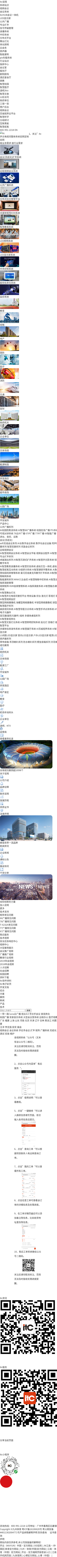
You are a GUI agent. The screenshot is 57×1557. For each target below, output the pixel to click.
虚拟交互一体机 (44, 566)
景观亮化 (45, 1013)
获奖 (14, 1027)
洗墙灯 (51, 622)
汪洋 (2, 1027)
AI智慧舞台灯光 (7, 592)
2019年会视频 (7, 960)
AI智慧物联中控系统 (38, 579)
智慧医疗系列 (6, 605)
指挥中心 (4, 64)
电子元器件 (5, 612)
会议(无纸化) (6, 540)
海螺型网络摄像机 (25, 602)
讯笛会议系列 (27, 546)
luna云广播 (15, 1013)
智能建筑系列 (6, 579)
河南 (22, 1020)
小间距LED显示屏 (9, 635)
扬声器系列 (5, 638)
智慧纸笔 (4, 126)
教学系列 (4, 563)
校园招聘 (4, 974)
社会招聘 (4, 970)
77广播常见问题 (8, 928)
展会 (19, 1027)
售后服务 (4, 934)
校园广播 (4, 1017)
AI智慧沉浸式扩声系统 (25, 559)
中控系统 (4, 34)
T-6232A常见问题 (8, 924)
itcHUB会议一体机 (9, 14)
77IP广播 (39, 533)
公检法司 (4, 97)
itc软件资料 (5, 980)
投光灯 (44, 622)
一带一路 (4, 1013)
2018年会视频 (7, 964)
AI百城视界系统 (44, 628)
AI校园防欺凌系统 (9, 530)
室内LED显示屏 (25, 635)
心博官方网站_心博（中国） (37, 1555)
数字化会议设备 (43, 543)
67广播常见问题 (8, 931)
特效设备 (31, 595)
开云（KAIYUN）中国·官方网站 (16, 1545)
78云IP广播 (19, 533)
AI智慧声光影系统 (45, 559)
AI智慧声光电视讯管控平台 (13, 595)
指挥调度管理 (6, 582)
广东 (2, 1020)
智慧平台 (4, 625)
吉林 (42, 1020)
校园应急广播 (43, 530)
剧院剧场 (4, 74)
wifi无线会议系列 (8, 543)
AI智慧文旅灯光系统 (10, 622)
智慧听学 (4, 116)
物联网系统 (5, 576)
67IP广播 (30, 533)
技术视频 (4, 937)
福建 (7, 1020)
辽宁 (37, 1020)
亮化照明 (4, 44)
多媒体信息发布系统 (10, 628)
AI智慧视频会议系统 (10, 553)
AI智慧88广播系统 (27, 530)
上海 (12, 1020)
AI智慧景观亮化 (7, 618)
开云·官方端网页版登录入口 (36, 1552)
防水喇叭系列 (30, 641)
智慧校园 (4, 83)
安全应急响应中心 (9, 941)
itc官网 (3, 1)
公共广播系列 (6, 526)
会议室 (3, 67)
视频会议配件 (43, 553)
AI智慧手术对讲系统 (44, 609)
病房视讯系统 (6, 609)
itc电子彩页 (5, 983)
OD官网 (38, 1545)
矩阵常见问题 (6, 914)
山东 (17, 1020)
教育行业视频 (6, 957)
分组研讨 (4, 120)
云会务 (3, 47)
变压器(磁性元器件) (9, 615)
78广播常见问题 (8, 921)
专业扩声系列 (6, 556)
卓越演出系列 (6, 559)
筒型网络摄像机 (7, 602)
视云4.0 (25, 1013)
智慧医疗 (4, 87)
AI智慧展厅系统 (28, 628)
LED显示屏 (5, 18)
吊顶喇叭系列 (16, 641)
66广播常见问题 (8, 918)
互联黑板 (4, 123)
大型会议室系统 (31, 1017)
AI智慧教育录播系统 (10, 566)
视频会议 (4, 8)
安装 (7, 1033)
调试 (2, 1033)
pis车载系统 (6, 57)
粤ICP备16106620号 (31, 1529)
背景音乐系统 (16, 1017)
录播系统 (4, 31)
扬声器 (3, 51)
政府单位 (4, 100)
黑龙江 (48, 1020)
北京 (27, 1020)
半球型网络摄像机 (43, 602)
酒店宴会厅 (5, 77)
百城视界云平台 (7, 113)
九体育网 (17, 1555)
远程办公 (43, 1017)
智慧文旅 (4, 93)
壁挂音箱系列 (43, 641)
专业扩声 (4, 24)
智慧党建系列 (13, 546)
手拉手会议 (34, 1013)
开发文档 (4, 987)
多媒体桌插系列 (32, 615)
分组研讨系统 (25, 569)
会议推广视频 (6, 951)
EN (16, 129)
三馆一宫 (4, 103)
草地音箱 (4, 641)
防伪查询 (42, 1532)
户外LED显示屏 (41, 635)
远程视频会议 (6, 549)
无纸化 (53, 1030)
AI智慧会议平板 (28, 553)
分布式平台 (5, 37)
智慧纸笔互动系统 (9, 569)
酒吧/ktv (4, 90)
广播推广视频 (6, 954)
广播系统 (44, 1030)
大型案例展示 (6, 947)
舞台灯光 (4, 41)
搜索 (28, 1010)
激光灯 (44, 595)
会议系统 (4, 11)
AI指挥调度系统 (35, 586)
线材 (22, 615)
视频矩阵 (4, 586)
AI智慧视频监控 (7, 599)
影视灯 (52, 595)
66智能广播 (50, 533)
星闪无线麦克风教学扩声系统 (34, 572)
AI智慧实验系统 (28, 566)
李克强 (8, 1027)
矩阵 (37, 1030)
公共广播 (4, 21)
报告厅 (3, 70)
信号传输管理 (6, 28)
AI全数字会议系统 (26, 543)
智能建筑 (4, 54)
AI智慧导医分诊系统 (24, 609)
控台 (38, 595)
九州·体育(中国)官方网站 (33, 1548)
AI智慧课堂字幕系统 (42, 569)
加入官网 (4, 905)
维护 (12, 1033)
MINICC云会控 (21, 579)
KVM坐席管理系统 (18, 586)
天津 (32, 1020)
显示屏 (3, 632)
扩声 (32, 1030)
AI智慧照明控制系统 (30, 622)
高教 (2, 80)
